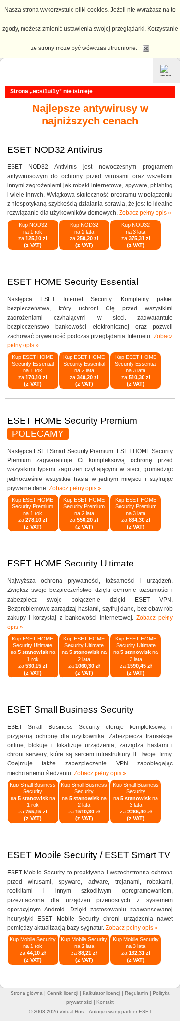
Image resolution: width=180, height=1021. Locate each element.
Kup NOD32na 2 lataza (84, 235)
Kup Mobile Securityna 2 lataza (84, 949)
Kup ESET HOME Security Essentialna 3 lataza (135, 370)
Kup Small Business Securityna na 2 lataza (84, 801)
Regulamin (136, 993)
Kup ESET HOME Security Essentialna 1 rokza (33, 370)
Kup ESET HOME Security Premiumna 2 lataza (84, 513)
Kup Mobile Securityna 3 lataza (136, 949)
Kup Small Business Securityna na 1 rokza (33, 801)
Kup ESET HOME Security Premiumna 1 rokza (32, 513)
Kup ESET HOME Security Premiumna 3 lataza (135, 513)
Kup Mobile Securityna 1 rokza (33, 949)
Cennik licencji (62, 993)
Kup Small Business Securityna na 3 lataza (136, 801)
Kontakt (105, 1002)
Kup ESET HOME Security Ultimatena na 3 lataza (135, 655)
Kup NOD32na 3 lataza (135, 235)
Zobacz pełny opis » (145, 212)
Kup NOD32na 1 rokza (32, 235)
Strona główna (27, 993)
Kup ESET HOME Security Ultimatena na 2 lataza (84, 655)
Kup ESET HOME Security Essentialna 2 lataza (84, 370)
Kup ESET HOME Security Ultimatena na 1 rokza (33, 655)
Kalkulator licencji (101, 993)
